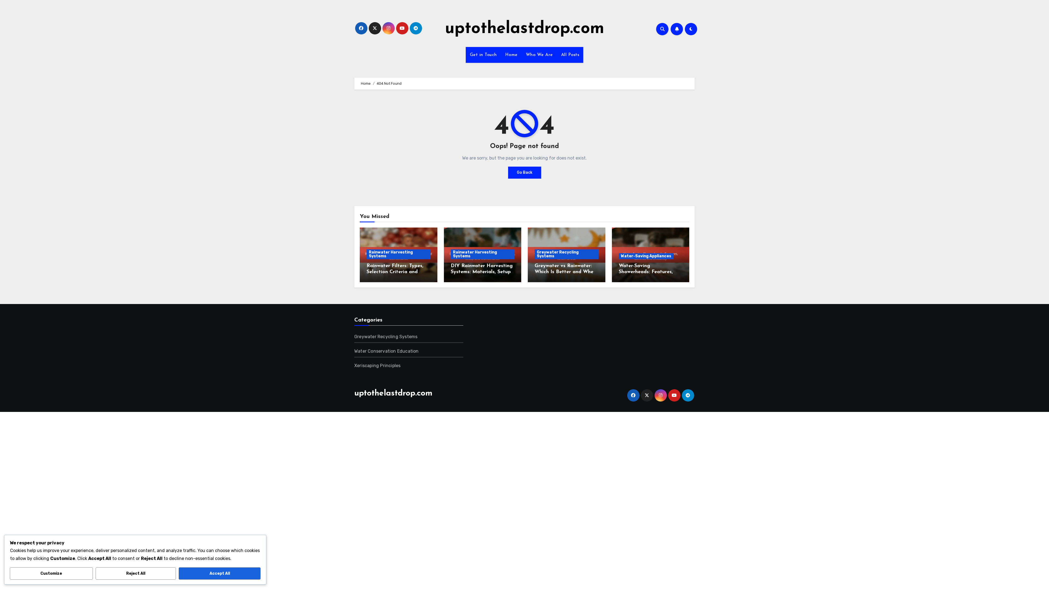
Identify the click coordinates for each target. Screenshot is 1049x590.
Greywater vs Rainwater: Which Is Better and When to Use (565, 272)
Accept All (220, 573)
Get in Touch (483, 55)
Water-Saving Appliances (646, 256)
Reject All (135, 573)
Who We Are (539, 55)
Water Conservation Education (386, 351)
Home (511, 55)
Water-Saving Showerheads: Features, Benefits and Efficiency (646, 272)
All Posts (570, 55)
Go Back (524, 172)
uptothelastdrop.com (524, 29)
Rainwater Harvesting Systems (391, 254)
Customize (51, 573)
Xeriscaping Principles (377, 365)
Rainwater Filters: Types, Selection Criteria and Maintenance (395, 272)
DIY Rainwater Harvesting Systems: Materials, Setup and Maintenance (482, 272)
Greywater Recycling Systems (558, 254)
